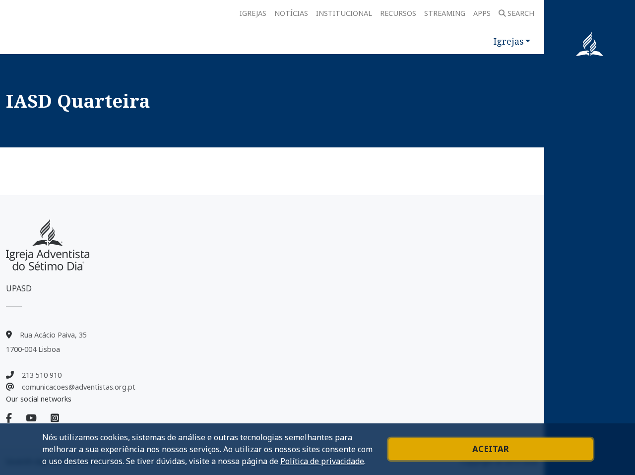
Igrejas (253, 13)
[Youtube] (37, 418)
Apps (482, 13)
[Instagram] (55, 418)
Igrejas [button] (508, 41)
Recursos (398, 13)
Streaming (444, 13)
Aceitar (490, 449)
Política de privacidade (322, 461)
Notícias (291, 13)
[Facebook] (15, 418)
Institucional (344, 13)
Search (521, 13)
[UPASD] (47, 245)
